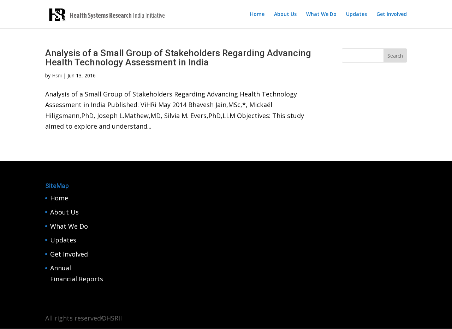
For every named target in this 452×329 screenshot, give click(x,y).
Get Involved (391, 14)
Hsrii (57, 75)
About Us (285, 14)
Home (257, 14)
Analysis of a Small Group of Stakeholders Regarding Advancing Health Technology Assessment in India (178, 57)
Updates (356, 14)
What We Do (321, 14)
